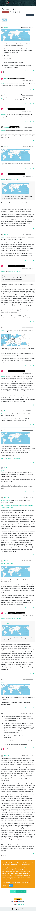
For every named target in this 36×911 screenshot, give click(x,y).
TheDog (6, 468)
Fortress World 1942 (15, 179)
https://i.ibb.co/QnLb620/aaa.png (10, 458)
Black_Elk (6, 497)
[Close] (33, 862)
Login (10, 885)
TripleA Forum (16, 3)
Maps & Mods (5, 12)
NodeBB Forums (20, 904)
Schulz (6, 27)
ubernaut (6, 127)
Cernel (6, 78)
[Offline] (2, 27)
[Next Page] (21, 891)
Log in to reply (30, 15)
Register (5, 885)
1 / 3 (18, 891)
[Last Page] (24, 891)
